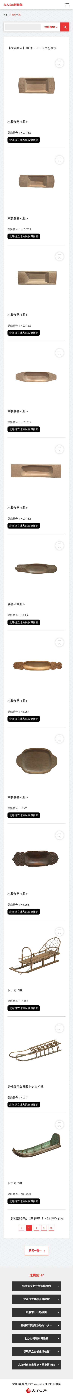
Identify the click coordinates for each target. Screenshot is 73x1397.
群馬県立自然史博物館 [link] (36, 1351)
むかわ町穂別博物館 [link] (36, 1338)
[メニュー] (67, 4)
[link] (13, 4)
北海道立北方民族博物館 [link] (36, 1285)
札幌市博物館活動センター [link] (36, 1325)
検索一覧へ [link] (35, 1250)
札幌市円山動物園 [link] (36, 1312)
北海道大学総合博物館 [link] (36, 1299)
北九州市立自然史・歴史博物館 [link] (36, 1364)
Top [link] (5, 14)
